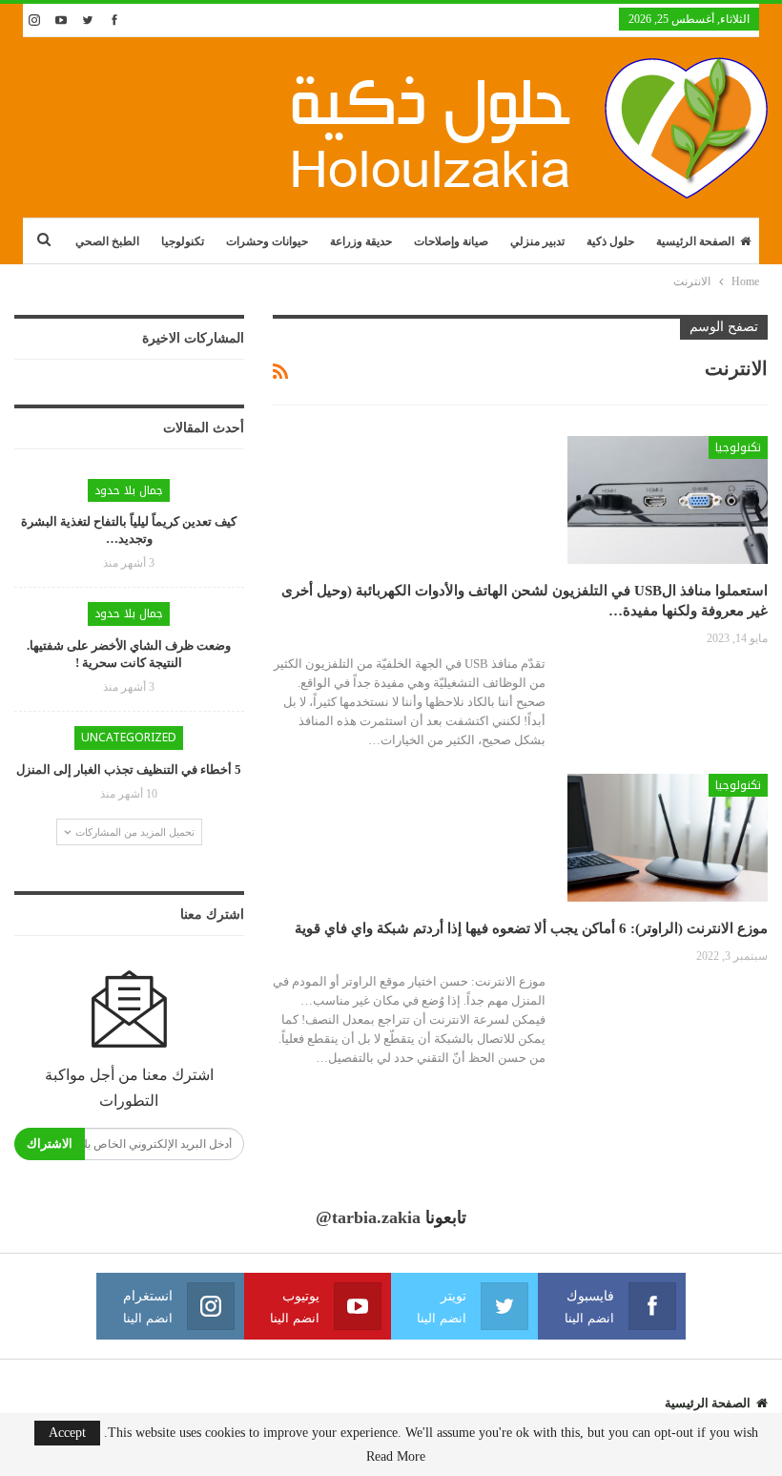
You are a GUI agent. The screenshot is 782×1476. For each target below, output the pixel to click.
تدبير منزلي (537, 241)
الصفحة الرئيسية (695, 241)
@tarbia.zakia (368, 1217)
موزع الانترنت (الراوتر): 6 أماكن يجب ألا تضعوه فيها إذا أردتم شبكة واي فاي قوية (531, 928)
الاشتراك (49, 1143)
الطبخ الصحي (107, 241)
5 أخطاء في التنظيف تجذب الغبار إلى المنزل (128, 769)
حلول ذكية (610, 241)
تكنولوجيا (182, 241)
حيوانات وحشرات (267, 241)
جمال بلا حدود (128, 490)
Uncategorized (128, 737)
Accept (67, 1432)
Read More (395, 1457)
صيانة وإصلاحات (451, 241)
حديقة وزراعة (361, 241)
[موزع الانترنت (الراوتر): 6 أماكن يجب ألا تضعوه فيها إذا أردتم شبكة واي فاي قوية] (667, 838)
